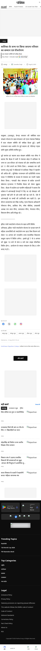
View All (37, 404)
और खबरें (20, 358)
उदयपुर (4, 41)
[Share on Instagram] (21, 324)
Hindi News (4, 346)
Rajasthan (11, 346)
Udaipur (17, 346)
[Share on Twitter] (9, 324)
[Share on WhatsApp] (15, 324)
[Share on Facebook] (3, 324)
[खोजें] (39, 2)
